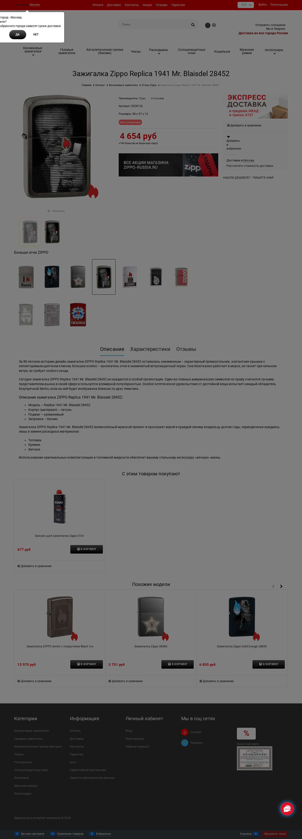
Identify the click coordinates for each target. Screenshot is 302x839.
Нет (35, 34)
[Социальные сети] (287, 808)
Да (18, 34)
